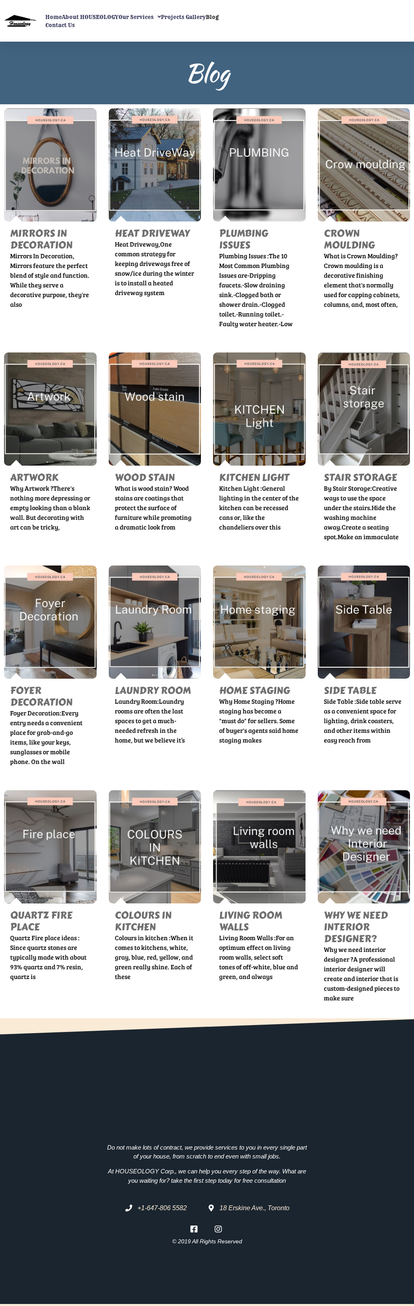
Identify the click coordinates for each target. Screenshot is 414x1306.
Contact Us (60, 25)
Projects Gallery (183, 17)
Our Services (136, 17)
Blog (212, 17)
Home (53, 17)
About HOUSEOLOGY (90, 17)
